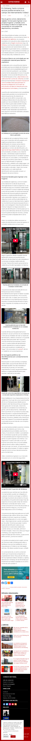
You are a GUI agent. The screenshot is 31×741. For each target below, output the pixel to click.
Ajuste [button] (10, 734)
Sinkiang (4, 45)
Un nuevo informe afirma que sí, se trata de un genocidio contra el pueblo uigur (8, 618)
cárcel (20, 349)
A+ (25, 15)
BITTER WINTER (14, 2)
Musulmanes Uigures (15, 587)
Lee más (5, 734)
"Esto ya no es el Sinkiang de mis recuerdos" (21, 636)
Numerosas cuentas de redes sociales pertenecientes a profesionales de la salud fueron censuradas (21, 669)
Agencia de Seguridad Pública (11, 150)
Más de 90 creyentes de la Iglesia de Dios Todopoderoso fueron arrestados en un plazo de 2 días (21, 630)
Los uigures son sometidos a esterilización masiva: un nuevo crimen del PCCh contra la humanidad (21, 653)
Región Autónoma (16, 43)
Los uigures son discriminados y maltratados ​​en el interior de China (20, 605)
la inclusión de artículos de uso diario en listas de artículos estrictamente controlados (14, 86)
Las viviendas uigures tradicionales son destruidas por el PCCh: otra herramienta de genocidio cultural (7, 605)
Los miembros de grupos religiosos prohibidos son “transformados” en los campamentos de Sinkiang (20, 645)
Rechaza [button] (6, 736)
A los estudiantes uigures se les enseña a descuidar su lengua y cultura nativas (21, 618)
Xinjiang (7, 588)
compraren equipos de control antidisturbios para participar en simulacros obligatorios (15, 82)
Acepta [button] (13, 736)
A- (28, 15)
